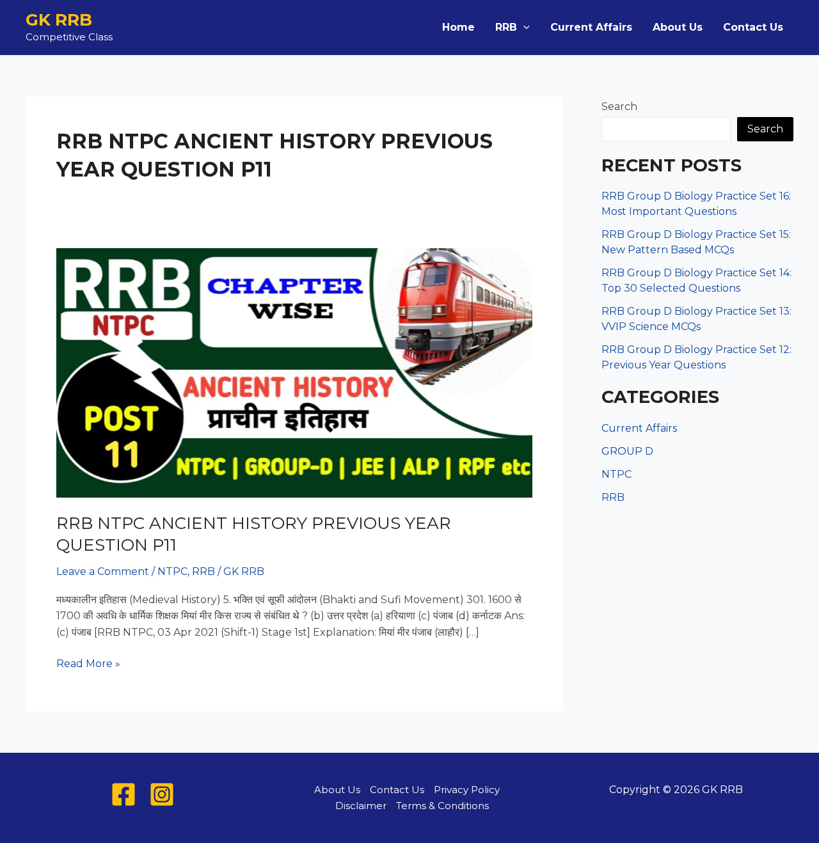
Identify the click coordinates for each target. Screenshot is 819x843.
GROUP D (627, 451)
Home (458, 27)
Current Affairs (591, 27)
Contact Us (753, 27)
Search (619, 106)
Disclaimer (360, 806)
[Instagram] (162, 794)
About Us (678, 27)
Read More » (88, 664)
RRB (506, 27)
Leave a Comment (102, 571)
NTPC (172, 571)
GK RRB (59, 20)
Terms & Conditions (442, 806)
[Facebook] (123, 794)
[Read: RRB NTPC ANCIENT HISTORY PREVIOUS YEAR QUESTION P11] (294, 372)
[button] (523, 27)
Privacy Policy (467, 790)
